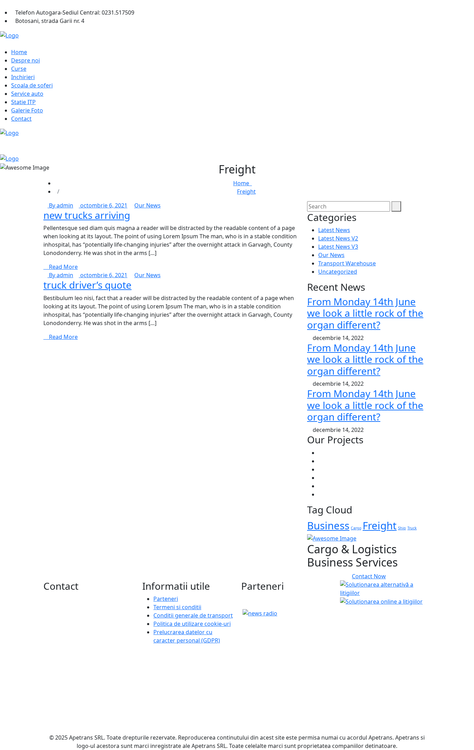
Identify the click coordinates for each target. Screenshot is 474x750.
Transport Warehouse (347, 263)
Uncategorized (337, 271)
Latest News (334, 230)
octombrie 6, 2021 (103, 205)
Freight (246, 191)
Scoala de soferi (32, 85)
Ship (402, 528)
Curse (18, 69)
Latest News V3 (338, 246)
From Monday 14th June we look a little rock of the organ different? (365, 313)
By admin (60, 205)
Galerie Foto (27, 110)
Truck (412, 528)
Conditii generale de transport (193, 615)
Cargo (356, 528)
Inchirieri (23, 77)
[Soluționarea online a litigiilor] (381, 601)
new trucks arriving (86, 215)
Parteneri (165, 599)
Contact (21, 118)
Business (328, 525)
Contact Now (369, 576)
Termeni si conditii (177, 607)
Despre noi (25, 60)
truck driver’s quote (87, 284)
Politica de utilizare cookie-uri (192, 624)
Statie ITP (23, 102)
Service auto (27, 93)
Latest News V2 (338, 238)
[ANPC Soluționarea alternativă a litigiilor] (385, 588)
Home (19, 52)
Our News (147, 205)
